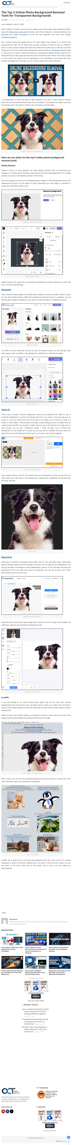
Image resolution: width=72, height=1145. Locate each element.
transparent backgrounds (61, 50)
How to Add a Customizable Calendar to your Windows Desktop (58, 949)
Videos (4, 912)
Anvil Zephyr (65, 1141)
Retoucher (6, 289)
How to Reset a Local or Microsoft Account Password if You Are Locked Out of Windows (35, 950)
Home (3, 7)
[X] (11, 1111)
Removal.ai (6, 557)
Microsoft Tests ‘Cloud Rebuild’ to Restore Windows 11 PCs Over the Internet (34, 1029)
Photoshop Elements (9, 37)
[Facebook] (7, 1111)
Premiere (4, 173)
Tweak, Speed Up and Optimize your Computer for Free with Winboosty (12, 972)
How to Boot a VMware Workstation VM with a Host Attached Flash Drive (35, 972)
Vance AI (5, 409)
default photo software (17, 32)
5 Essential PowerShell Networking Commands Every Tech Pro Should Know (35, 1021)
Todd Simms (11, 20)
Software (8, 7)
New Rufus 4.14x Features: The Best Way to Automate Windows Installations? (59, 972)
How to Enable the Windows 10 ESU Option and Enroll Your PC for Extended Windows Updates (35, 1011)
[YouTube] (3, 1111)
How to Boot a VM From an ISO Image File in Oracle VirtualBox (12, 949)
